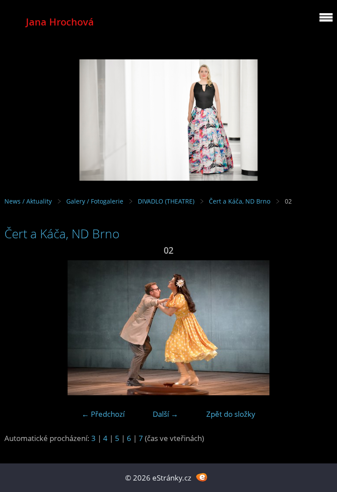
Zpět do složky (230, 414)
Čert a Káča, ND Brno (239, 201)
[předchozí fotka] (19, 327)
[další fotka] (318, 327)
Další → (165, 414)
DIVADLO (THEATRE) (166, 201)
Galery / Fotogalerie (94, 201)
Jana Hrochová (60, 22)
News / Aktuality (28, 201)
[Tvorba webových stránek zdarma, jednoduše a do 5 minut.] (202, 476)
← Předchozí (103, 414)
